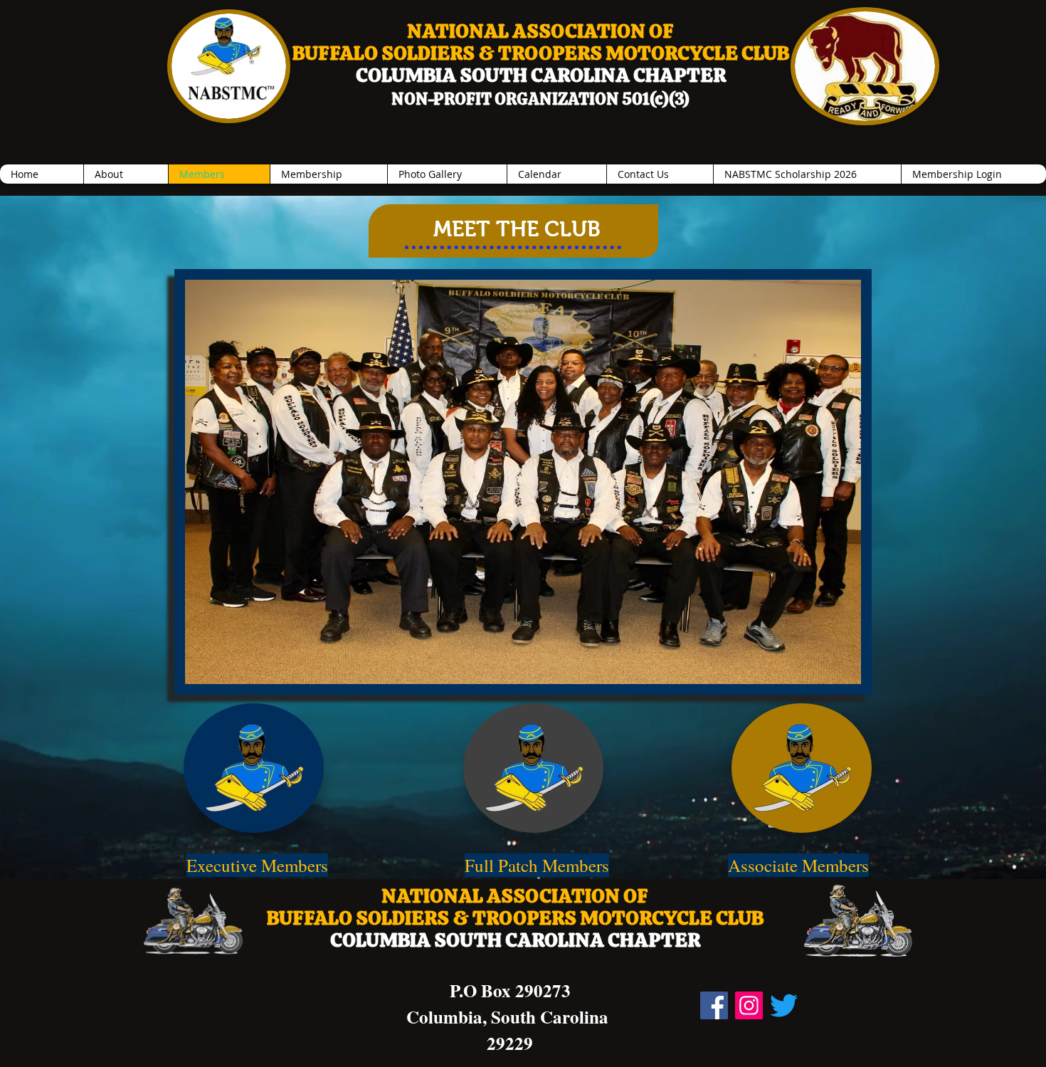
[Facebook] (714, 1005)
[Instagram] (749, 1005)
